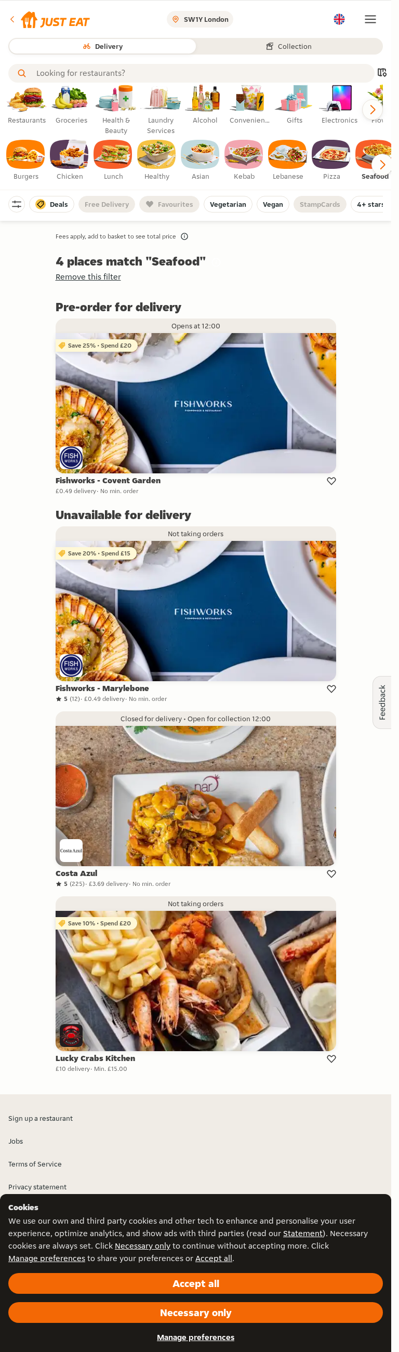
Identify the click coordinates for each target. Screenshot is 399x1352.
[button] (49, 19)
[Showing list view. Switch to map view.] (382, 73)
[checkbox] (26, 160)
